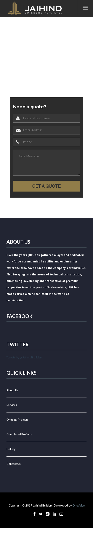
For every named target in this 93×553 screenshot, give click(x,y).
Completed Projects (19, 434)
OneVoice (78, 505)
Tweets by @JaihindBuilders (24, 357)
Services (11, 405)
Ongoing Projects (17, 419)
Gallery (11, 449)
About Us (12, 390)
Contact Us (13, 463)
